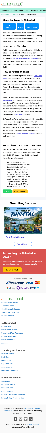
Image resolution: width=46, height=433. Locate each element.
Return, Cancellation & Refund (13, 394)
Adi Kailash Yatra (7, 306)
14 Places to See (9, 26)
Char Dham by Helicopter (10, 309)
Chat (8, 191)
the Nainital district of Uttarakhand (24, 58)
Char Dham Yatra (7, 316)
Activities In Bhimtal (15, 237)
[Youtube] (31, 419)
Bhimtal (5, 10)
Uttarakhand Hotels (8, 336)
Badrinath (14, 370)
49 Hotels (20, 26)
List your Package (8, 384)
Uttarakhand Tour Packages (12, 333)
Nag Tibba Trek (7, 364)
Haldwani (18, 114)
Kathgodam (7, 100)
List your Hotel (7, 388)
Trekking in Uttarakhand (10, 312)
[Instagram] (20, 419)
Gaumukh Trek (7, 367)
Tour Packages (31, 10)
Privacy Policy (6, 398)
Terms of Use (18, 398)
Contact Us (5, 381)
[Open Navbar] (43, 4)
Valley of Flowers (7, 354)
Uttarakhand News (8, 340)
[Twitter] (25, 419)
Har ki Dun (5, 357)
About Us (4, 343)
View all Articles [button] (23, 244)
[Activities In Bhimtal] (23, 220)
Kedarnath (5, 370)
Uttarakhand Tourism (9, 330)
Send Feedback (7, 391)
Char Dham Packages (9, 302)
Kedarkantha (6, 360)
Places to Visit (17, 10)
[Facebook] (15, 419)
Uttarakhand (6, 326)
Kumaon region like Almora (25, 133)
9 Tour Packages (32, 26)
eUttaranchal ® (33, 424)
